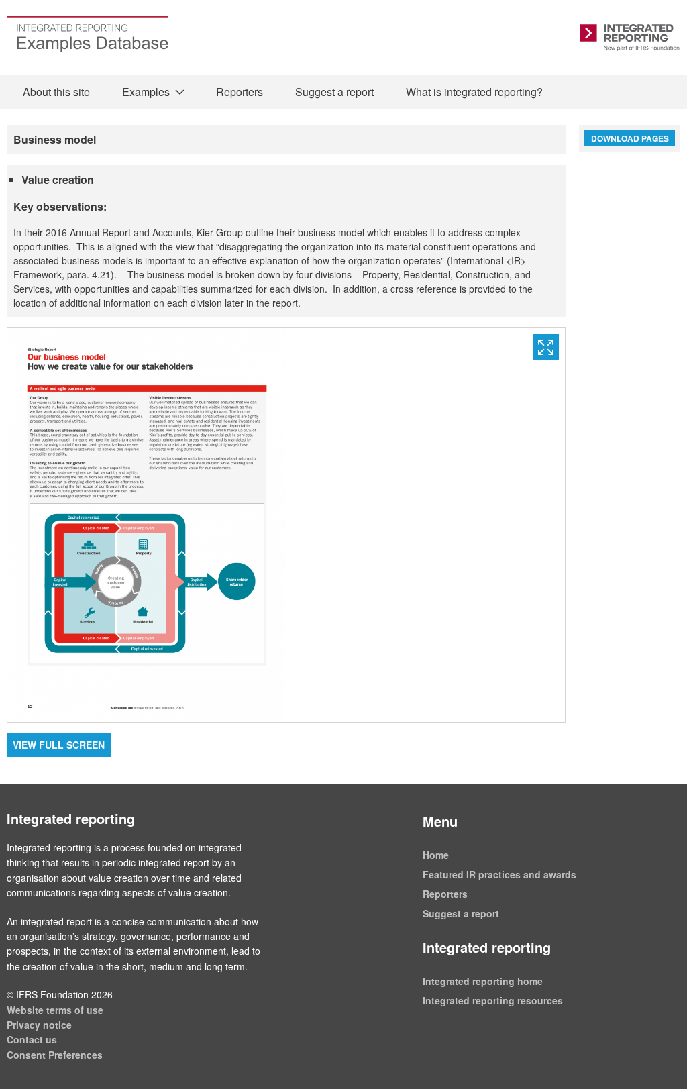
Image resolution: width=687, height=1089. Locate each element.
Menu (440, 821)
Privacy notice (39, 1024)
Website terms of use (55, 1010)
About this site (56, 91)
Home (436, 855)
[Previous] (146, 525)
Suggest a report (334, 91)
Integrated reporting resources (493, 1000)
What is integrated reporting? (474, 91)
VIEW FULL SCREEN (59, 744)
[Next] (426, 525)
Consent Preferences (55, 1054)
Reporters (239, 91)
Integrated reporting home (483, 981)
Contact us (32, 1039)
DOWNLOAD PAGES (630, 138)
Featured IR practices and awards (499, 874)
